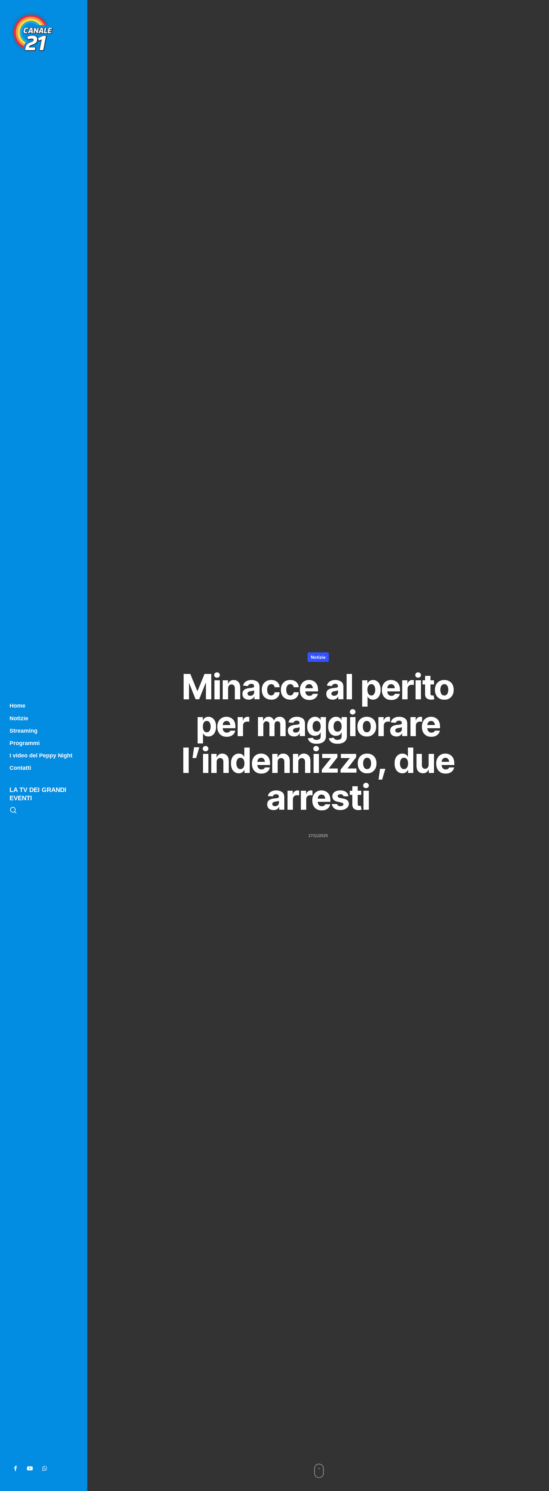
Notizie (318, 657)
